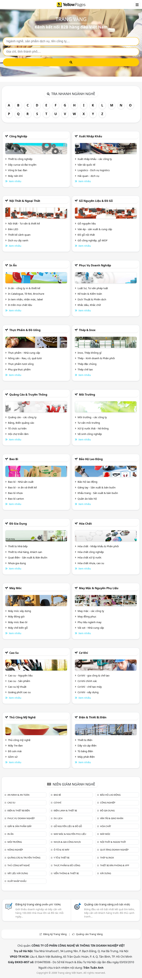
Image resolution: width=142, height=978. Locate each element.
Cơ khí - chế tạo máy (90, 686)
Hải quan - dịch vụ (88, 176)
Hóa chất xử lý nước (89, 557)
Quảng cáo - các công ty (22, 417)
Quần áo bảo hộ (87, 498)
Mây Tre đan (15, 745)
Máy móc (15, 588)
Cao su (14, 653)
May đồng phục (87, 616)
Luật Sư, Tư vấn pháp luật (93, 288)
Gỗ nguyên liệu (87, 223)
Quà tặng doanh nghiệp (114, 849)
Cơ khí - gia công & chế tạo (93, 675)
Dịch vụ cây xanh (18, 240)
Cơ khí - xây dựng (88, 692)
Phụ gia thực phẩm (19, 369)
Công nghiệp (18, 136)
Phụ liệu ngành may (89, 622)
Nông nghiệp (15, 849)
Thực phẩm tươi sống (21, 364)
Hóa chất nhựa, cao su (91, 563)
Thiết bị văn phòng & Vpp (114, 865)
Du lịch (58, 818)
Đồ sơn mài (15, 751)
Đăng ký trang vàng (38, 904)
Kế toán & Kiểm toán (90, 293)
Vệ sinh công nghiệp (90, 434)
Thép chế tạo (85, 369)
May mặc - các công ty (91, 611)
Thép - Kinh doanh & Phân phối (96, 358)
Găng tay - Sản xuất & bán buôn (97, 487)
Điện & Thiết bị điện (92, 717)
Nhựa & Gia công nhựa (67, 841)
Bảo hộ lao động (91, 459)
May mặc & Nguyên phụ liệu (98, 588)
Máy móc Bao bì (17, 622)
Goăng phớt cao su (19, 692)
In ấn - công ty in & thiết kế (24, 288)
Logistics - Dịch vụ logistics (94, 170)
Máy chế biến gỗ (18, 627)
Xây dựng (105, 873)
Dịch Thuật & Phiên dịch (92, 299)
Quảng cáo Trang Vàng (89, 934)
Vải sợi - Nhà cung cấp (91, 627)
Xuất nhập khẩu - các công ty (95, 159)
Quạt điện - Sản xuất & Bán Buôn (27, 557)
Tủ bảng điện (85, 751)
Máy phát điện (86, 756)
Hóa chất (85, 523)
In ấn (13, 265)
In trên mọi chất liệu (20, 305)
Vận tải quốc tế (86, 164)
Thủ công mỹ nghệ (22, 717)
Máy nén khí (15, 176)
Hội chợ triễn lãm (18, 434)
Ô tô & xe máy (61, 849)
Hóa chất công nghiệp (91, 552)
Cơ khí (83, 653)
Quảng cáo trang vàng (107, 904)
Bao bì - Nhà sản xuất (20, 481)
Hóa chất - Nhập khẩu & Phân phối (98, 546)
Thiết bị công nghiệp (20, 159)
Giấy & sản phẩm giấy (19, 826)
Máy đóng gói (16, 616)
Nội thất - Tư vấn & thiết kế (24, 223)
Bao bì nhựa (15, 493)
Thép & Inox (87, 330)
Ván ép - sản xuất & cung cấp (95, 229)
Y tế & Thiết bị (61, 857)
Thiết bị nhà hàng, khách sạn (25, 552)
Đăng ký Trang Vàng (55, 934)
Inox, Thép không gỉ (89, 352)
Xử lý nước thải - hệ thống (93, 428)
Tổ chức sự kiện (17, 428)
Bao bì (13, 459)
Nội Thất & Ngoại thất (24, 201)
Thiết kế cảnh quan (19, 234)
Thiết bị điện (85, 740)
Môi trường (87, 394)
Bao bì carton (16, 498)
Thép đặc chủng (87, 364)
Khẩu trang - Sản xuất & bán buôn (98, 493)
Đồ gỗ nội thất (86, 234)
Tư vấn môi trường (89, 422)
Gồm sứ (12, 756)
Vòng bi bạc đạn (17, 170)
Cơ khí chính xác (87, 681)
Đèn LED (13, 229)
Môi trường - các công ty (92, 417)
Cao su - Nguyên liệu (20, 675)
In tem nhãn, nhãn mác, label (25, 299)
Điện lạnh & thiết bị (65, 810)
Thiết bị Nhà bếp (18, 546)
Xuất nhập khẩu (90, 136)
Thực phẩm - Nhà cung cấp (24, 352)
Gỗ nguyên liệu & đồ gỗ (96, 201)
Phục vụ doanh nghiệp (95, 265)
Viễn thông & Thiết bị (66, 873)
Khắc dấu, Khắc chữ (89, 305)
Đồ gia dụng (18, 523)
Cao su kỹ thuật (17, 686)
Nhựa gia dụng (17, 563)
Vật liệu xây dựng (17, 873)
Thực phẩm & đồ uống (25, 330)
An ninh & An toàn (18, 794)
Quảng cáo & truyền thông (28, 394)
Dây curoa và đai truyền (22, 164)
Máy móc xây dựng (19, 611)
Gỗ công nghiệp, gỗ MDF (93, 240)
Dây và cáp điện (87, 745)
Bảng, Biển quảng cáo (21, 422)
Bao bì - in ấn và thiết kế (22, 487)
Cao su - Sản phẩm (19, 681)
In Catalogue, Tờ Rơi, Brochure (26, 293)
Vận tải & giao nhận (111, 818)
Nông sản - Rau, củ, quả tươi (25, 358)
